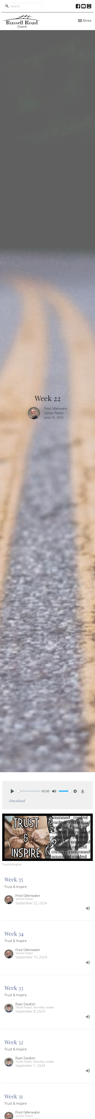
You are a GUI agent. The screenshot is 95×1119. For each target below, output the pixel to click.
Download (17, 801)
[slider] (28, 791)
